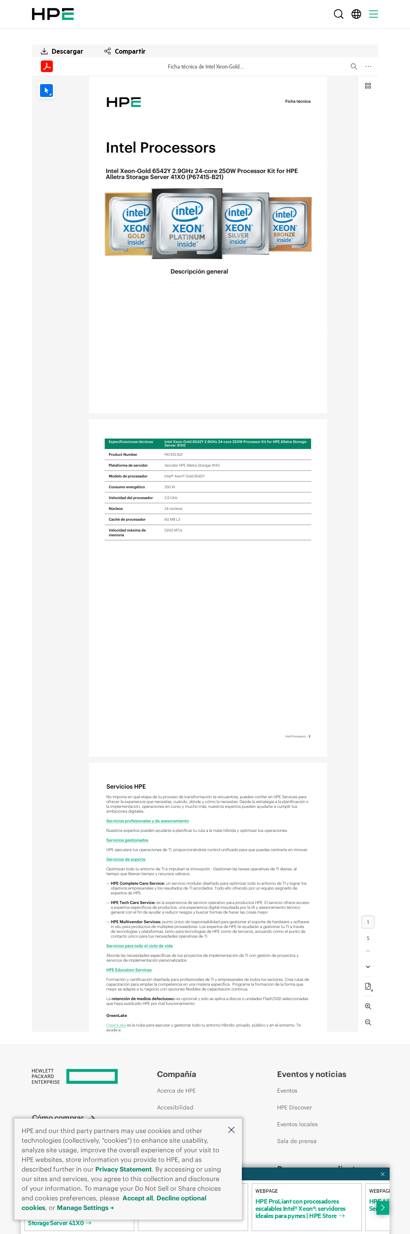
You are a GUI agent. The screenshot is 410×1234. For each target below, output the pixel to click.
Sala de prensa (297, 1141)
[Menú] (373, 14)
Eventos (287, 1090)
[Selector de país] (356, 14)
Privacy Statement (123, 1169)
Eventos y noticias (311, 1074)
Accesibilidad (175, 1107)
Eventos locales (297, 1124)
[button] (231, 1130)
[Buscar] (339, 14)
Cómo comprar (58, 1117)
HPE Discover (294, 1107)
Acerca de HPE (176, 1090)
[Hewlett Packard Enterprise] (53, 14)
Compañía (176, 1074)
